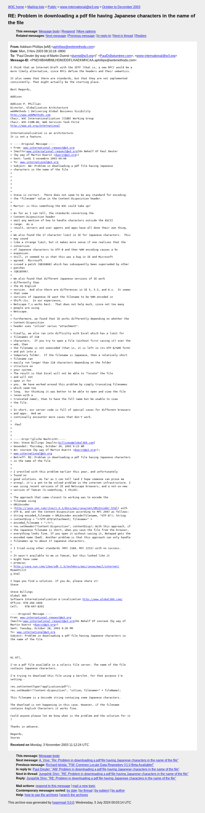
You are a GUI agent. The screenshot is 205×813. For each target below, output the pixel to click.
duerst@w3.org (82, 55)
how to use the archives (41, 795)
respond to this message (53, 786)
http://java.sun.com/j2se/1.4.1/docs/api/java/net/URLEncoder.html (66, 508)
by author (118, 790)
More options (86, 31)
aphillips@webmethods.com (73, 46)
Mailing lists (35, 7)
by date (72, 790)
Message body (49, 31)
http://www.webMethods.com (30, 114)
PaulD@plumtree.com (115, 55)
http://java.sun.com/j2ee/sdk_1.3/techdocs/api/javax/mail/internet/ (66, 566)
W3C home (16, 7)
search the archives (74, 795)
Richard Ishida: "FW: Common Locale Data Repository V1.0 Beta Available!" (100, 765)
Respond (68, 31)
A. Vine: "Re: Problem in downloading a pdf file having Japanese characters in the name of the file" (109, 760)
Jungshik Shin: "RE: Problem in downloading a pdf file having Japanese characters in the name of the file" (114, 774)
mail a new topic (83, 786)
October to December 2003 (121, 7)
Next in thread (123, 35)
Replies (140, 35)
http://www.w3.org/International (35, 125)
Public (52, 7)
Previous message (81, 35)
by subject (102, 790)
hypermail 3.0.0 (63, 802)
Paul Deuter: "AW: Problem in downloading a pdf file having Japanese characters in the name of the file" (106, 769)
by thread (85, 790)
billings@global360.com (76, 442)
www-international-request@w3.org (48, 147)
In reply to (104, 35)
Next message (56, 35)
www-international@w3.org (79, 7)
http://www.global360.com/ (102, 599)
